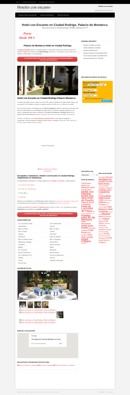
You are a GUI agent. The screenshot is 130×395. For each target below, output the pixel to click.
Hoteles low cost (90, 213)
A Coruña (102, 177)
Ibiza (105, 207)
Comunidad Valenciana (105, 197)
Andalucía (105, 179)
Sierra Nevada (103, 236)
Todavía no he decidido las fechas (94, 98)
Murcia (100, 219)
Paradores (83, 243)
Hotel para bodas (87, 226)
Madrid (106, 214)
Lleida (100, 214)
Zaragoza (102, 242)
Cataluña (104, 191)
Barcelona (104, 183)
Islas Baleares (105, 207)
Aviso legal (109, 392)
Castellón (105, 186)
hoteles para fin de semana (88, 217)
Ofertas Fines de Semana (47, 2)
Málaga (106, 219)
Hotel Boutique (86, 183)
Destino (85, 84)
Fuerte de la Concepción (62, 203)
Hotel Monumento (86, 223)
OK (61, 343)
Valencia (106, 240)
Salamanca (102, 227)
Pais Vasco (103, 222)
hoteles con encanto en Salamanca (35, 207)
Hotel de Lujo (86, 207)
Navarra (101, 221)
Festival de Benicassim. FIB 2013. (93, 58)
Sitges (108, 236)
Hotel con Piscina (87, 192)
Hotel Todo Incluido (87, 236)
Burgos (100, 185)
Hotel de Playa (87, 209)
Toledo (101, 240)
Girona (108, 202)
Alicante (109, 177)
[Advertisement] (75, 35)
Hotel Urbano (86, 240)
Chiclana (101, 194)
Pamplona (107, 223)
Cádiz (101, 200)
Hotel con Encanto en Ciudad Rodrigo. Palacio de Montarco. (65, 25)
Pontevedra (102, 225)
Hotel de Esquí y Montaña (87, 203)
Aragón (102, 181)
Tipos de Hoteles (62, 15)
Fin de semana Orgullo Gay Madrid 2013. (95, 55)
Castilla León (105, 190)
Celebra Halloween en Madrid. (92, 48)
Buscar (106, 101)
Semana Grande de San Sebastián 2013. (95, 53)
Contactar (101, 392)
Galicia (102, 202)
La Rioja (110, 212)
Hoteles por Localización (26, 15)
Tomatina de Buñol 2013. (90, 50)
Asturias (109, 182)
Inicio (18, 2)
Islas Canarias (106, 210)
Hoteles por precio (46, 15)
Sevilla (106, 234)
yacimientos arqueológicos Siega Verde (67, 201)
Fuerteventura (108, 200)
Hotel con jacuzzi (88, 188)
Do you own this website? (38, 343)
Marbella (108, 216)
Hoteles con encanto (33, 7)
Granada (102, 205)
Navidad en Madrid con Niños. (92, 45)
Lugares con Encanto (29, 2)
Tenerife (109, 238)
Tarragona (102, 238)
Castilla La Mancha (105, 188)
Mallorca (102, 216)
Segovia (101, 234)
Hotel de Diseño (87, 199)
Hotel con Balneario (85, 186)
